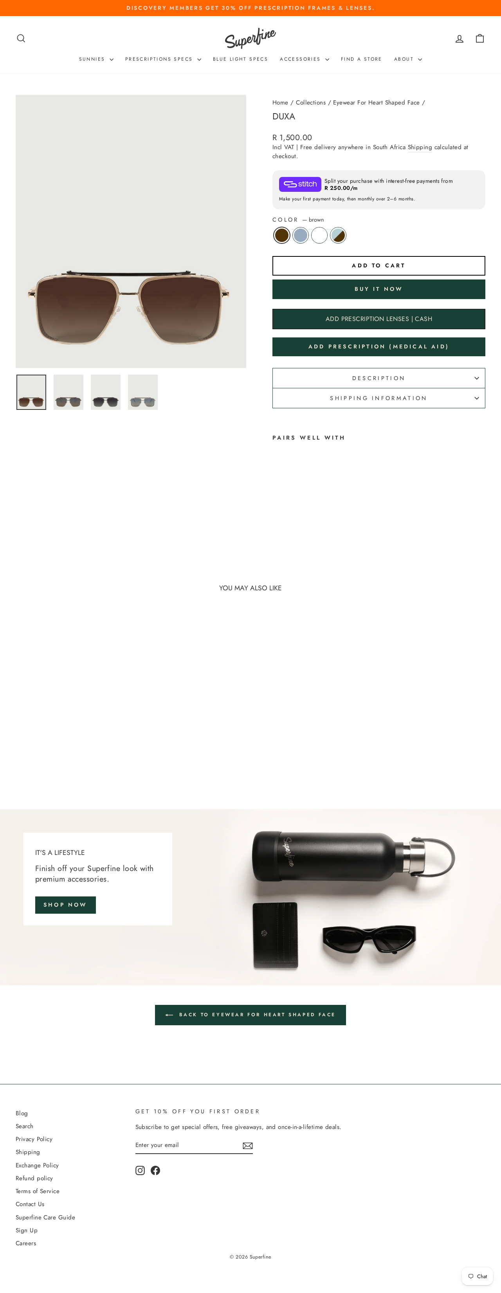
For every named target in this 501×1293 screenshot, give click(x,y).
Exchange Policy (37, 1165)
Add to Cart (71, 734)
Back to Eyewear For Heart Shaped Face (256, 1014)
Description (379, 378)
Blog (22, 1113)
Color (298, 220)
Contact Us (30, 1204)
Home (280, 102)
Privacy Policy (34, 1139)
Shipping (420, 147)
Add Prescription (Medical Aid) (378, 346)
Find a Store (361, 59)
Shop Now (65, 905)
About (405, 59)
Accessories (301, 59)
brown (282, 235)
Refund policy (34, 1178)
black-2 (319, 235)
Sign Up (27, 1230)
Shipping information (378, 398)
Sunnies (93, 59)
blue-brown (338, 235)
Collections (311, 102)
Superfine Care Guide (45, 1217)
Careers (26, 1243)
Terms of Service (37, 1191)
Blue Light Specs (240, 59)
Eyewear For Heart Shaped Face (376, 102)
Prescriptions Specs (160, 59)
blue (300, 235)
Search (25, 1126)
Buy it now (379, 289)
